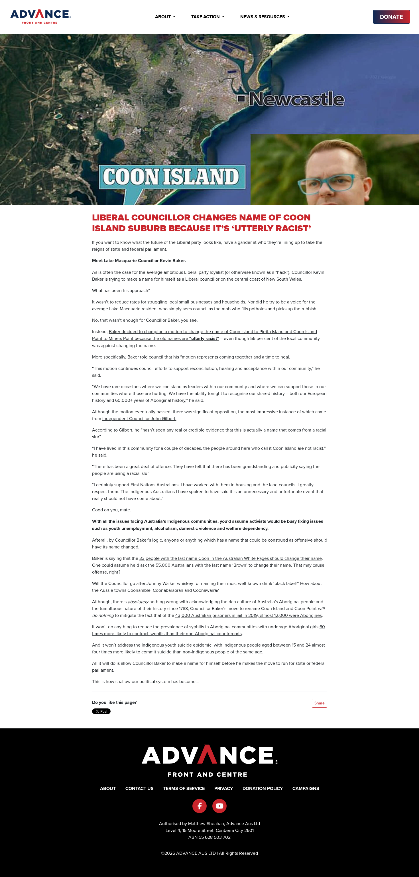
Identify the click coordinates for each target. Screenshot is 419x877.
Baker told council (145, 357)
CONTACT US (139, 788)
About (163, 16)
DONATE (391, 17)
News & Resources (263, 16)
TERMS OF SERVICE (184, 788)
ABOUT (108, 788)
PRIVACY (223, 788)
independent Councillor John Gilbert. (139, 418)
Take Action (206, 16)
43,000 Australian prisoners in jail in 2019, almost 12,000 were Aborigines (248, 615)
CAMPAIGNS (305, 788)
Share (319, 703)
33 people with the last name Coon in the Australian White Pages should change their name (230, 558)
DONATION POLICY (263, 788)
